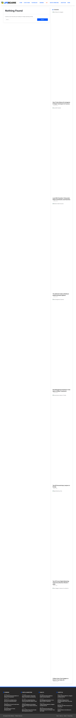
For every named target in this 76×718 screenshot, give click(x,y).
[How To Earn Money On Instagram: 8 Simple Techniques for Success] (62, 56)
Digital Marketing (54, 2)
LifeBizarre (12, 715)
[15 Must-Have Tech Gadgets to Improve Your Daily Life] (62, 632)
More (69, 2)
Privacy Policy (69, 715)
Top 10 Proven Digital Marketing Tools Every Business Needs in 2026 (61, 583)
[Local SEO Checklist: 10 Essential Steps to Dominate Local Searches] (62, 152)
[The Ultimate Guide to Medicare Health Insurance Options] (62, 248)
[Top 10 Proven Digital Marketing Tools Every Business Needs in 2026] (62, 535)
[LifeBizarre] (8, 2)
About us (61, 715)
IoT (47, 2)
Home (21, 2)
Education (63, 2)
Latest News (27, 2)
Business (42, 2)
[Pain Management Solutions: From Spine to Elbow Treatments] (62, 343)
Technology (34, 2)
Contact (65, 715)
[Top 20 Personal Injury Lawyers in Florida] (62, 439)
